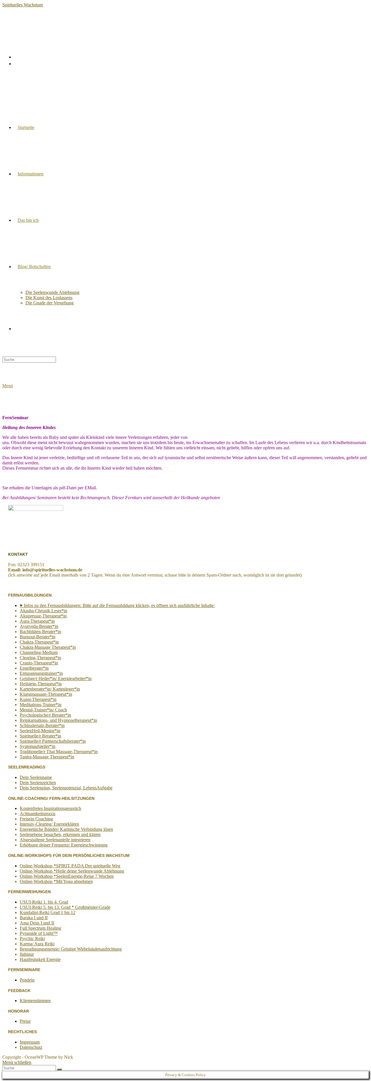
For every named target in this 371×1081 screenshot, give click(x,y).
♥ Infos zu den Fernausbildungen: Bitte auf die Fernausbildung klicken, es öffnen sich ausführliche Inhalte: (117, 605)
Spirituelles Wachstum (22, 4)
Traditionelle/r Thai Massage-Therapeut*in (59, 751)
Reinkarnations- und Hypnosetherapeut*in (58, 720)
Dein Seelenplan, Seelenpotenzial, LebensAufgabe (66, 787)
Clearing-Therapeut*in (40, 657)
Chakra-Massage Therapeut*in (48, 647)
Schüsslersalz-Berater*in (42, 725)
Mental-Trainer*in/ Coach (43, 709)
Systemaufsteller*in (37, 746)
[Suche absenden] (59, 1069)
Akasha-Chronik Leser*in (43, 610)
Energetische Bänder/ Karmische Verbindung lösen (66, 829)
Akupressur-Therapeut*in (43, 615)
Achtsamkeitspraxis (37, 813)
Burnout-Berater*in (37, 636)
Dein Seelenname (36, 777)
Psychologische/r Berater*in (45, 715)
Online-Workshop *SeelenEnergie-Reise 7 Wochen (67, 876)
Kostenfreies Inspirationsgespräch (50, 808)
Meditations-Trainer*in (40, 704)
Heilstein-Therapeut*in (41, 683)
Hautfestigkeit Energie (40, 959)
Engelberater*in (34, 668)
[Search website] (17, 328)
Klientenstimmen (35, 1000)
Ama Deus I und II (37, 922)
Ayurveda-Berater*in (39, 626)
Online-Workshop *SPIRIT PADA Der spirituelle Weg (70, 865)
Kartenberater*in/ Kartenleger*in (50, 688)
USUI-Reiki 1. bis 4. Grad (44, 902)
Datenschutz (31, 1047)
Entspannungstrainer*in (41, 673)
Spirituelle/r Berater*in (40, 735)
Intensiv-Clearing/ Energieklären (49, 824)
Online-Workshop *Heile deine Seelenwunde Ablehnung (72, 871)
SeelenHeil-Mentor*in (40, 730)
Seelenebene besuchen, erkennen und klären (60, 834)
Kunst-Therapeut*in (38, 699)
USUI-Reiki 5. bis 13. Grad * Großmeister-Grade (65, 907)
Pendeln (27, 980)
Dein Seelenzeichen (38, 782)
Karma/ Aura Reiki (37, 943)
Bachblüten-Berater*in (40, 631)
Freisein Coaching (36, 818)
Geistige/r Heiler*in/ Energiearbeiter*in (56, 678)
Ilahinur (27, 954)
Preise (25, 1021)
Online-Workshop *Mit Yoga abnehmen (56, 881)
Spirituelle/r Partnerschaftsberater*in (53, 741)
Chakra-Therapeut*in (39, 641)
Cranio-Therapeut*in (39, 662)
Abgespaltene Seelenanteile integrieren (55, 839)
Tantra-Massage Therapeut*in (47, 756)
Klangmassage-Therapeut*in (46, 694)
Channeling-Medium (39, 652)
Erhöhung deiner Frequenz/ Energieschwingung (64, 844)
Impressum (30, 1042)
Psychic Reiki (32, 938)
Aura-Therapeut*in (37, 621)
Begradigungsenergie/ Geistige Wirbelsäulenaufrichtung (71, 948)
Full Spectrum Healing (40, 928)
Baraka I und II (34, 917)
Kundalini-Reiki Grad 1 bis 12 (47, 912)
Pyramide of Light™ (39, 933)
